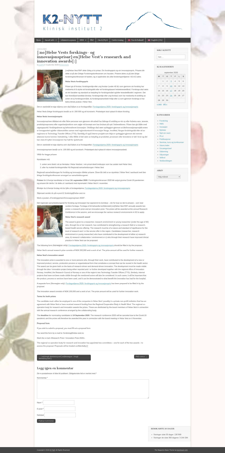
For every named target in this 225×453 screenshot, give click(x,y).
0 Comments (64, 65)
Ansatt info (49, 40)
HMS (82, 40)
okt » (165, 104)
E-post (40, 409)
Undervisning (118, 40)
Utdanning (164, 151)
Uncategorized (165, 148)
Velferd (162, 158)
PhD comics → (141, 357)
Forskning (164, 121)
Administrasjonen (68, 40)
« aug (159, 104)
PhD (92, 40)
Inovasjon (163, 127)
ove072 (41, 65)
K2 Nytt (52, 450)
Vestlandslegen (166, 161)
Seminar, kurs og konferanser (172, 142)
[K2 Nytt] (112, 17)
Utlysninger (164, 155)
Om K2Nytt (103, 40)
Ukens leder (42, 49)
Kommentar (42, 378)
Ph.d (161, 136)
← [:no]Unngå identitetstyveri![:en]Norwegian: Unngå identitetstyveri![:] (58, 358)
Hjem (38, 40)
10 (171, 86)
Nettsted (40, 415)
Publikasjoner (165, 139)
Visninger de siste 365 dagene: (167, 438)
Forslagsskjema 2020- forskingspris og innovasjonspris (115, 107)
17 (171, 91)
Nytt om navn (165, 133)
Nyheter (163, 130)
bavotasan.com (182, 450)
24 (171, 95)
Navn (39, 402)
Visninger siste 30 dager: (164, 434)
